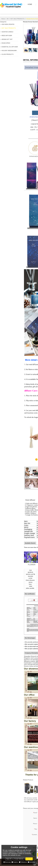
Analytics (15, 862)
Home (3, 18)
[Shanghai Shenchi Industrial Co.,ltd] (11, 11)
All (7, 18)
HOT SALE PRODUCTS (17, 18)
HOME (30, 4)
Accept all (29, 859)
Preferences (23, 862)
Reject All (8, 859)
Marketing (32, 862)
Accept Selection (18, 859)
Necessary (8, 862)
